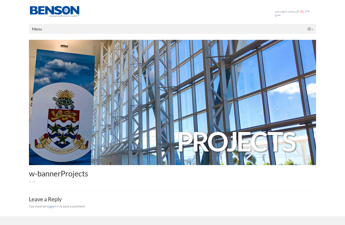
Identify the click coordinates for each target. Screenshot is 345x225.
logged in (53, 206)
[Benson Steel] (61, 11)
